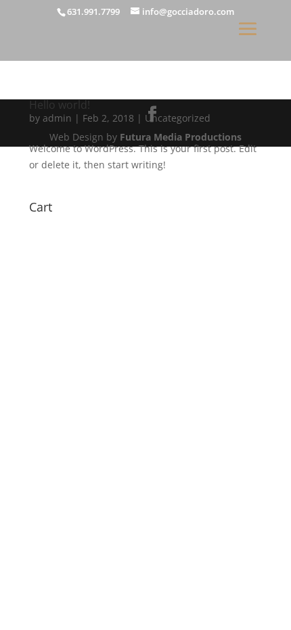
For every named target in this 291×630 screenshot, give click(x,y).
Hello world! (59, 104)
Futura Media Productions (181, 136)
